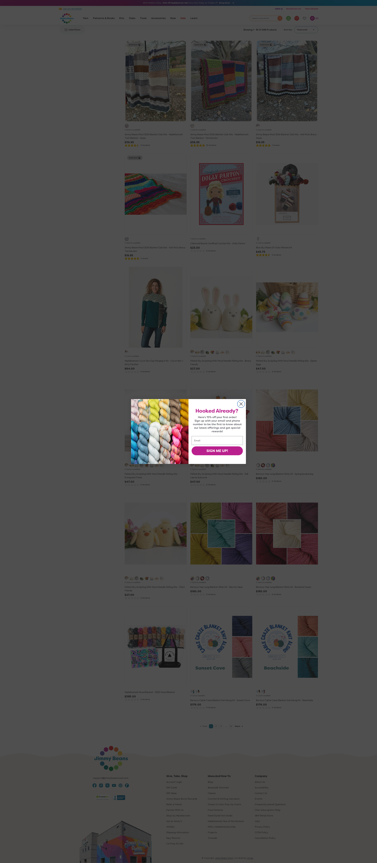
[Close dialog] (241, 404)
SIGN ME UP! (217, 450)
